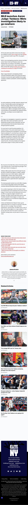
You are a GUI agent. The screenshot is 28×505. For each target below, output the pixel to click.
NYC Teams (7, 8)
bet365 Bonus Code (14, 465)
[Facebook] (8, 471)
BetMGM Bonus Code (20, 463)
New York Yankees (15, 8)
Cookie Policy (23, 478)
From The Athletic (5, 71)
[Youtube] (17, 471)
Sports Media (5, 13)
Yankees (25, 54)
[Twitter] (11, 471)
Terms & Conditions (14, 478)
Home (2, 8)
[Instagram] (14, 471)
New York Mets (17, 11)
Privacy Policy (4, 478)
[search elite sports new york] (25, 3)
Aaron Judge (15, 54)
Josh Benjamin (4, 307)
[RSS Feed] (19, 471)
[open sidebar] (3, 3)
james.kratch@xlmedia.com (7, 256)
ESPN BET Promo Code (14, 461)
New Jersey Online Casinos (14, 466)
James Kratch (4, 26)
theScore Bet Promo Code (14, 459)
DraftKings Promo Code (8, 463)
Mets (24, 53)
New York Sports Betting (14, 457)
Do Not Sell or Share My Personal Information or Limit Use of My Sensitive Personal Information (14, 482)
